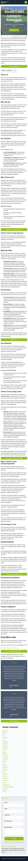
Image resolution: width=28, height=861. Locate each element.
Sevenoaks (5, 789)
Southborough (5, 784)
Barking (16, 647)
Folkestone (5, 745)
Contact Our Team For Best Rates (14, 229)
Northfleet (4, 776)
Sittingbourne (5, 756)
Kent (3, 763)
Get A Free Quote (14, 721)
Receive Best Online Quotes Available (14, 458)
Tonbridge (4, 780)
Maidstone (4, 765)
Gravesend (5, 773)
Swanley (4, 791)
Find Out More (14, 339)
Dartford (4, 782)
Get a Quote (13, 30)
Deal (12, 647)
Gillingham (5, 758)
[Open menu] (25, 2)
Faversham (5, 748)
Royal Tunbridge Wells (7, 786)
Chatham (4, 761)
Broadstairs (3, 647)
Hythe (3, 750)
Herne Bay (5, 737)
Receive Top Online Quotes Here (14, 574)
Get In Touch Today (14, 66)
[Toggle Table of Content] (14, 71)
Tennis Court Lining (6, 37)
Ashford (4, 752)
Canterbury (5, 741)
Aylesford (4, 769)
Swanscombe (5, 778)
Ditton (3, 771)
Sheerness (5, 754)
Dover (3, 739)
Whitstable (5, 743)
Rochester (4, 767)
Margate (9, 647)
